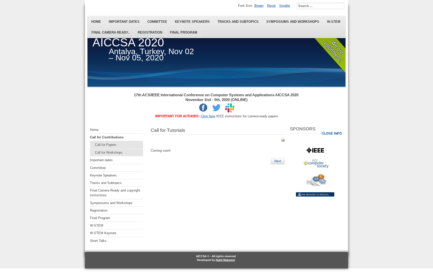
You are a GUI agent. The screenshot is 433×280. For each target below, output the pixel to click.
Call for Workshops (109, 152)
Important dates (124, 22)
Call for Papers (106, 145)
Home (96, 22)
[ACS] (316, 185)
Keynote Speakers (192, 22)
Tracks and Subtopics (238, 22)
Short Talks (98, 241)
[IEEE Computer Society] (316, 167)
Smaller (284, 6)
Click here (208, 116)
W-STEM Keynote (103, 233)
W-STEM (333, 22)
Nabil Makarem (225, 259)
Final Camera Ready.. (110, 32)
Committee (157, 22)
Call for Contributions (107, 137)
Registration (150, 32)
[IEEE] (315, 152)
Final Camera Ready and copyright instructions (115, 193)
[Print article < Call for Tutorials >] (283, 141)
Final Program (183, 32)
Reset (271, 6)
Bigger (259, 6)
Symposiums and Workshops (292, 22)
